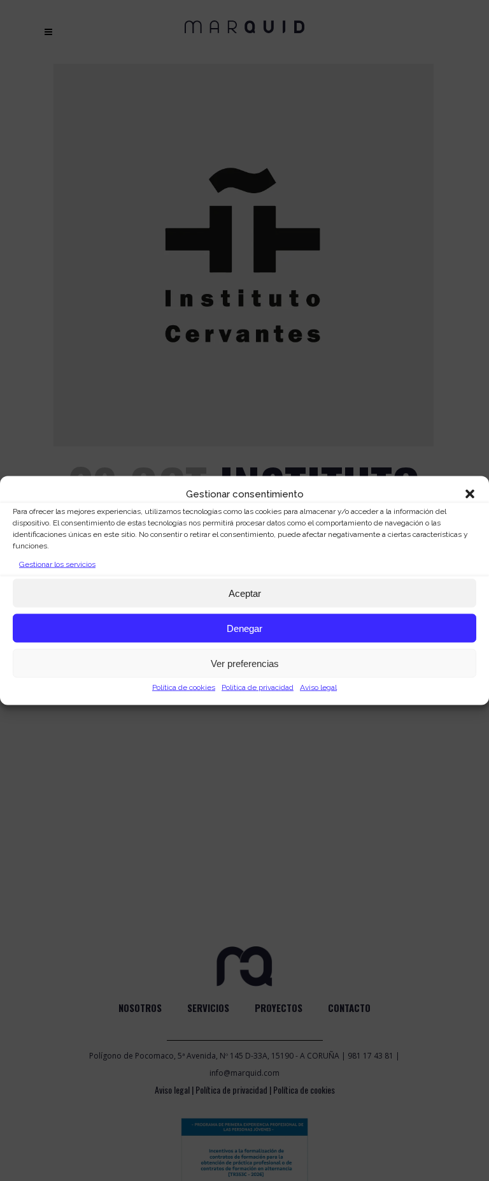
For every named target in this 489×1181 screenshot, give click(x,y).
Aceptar (245, 592)
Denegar (244, 627)
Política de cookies (183, 687)
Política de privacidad (258, 687)
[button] (470, 494)
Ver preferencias (245, 662)
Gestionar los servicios (57, 564)
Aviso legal (318, 687)
